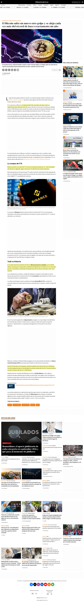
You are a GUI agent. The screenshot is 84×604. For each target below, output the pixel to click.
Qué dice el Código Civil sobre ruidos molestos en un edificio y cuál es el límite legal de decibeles (52, 438)
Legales (51, 5)
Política (34, 5)
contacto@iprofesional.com (42, 600)
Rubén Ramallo (7, 73)
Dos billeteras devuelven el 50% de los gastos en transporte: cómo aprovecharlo (52, 484)
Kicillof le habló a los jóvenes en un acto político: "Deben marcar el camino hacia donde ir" (52, 539)
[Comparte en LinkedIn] (12, 70)
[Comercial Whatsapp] (51, 594)
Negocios (57, 5)
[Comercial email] (48, 594)
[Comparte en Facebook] (3, 70)
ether (37, 405)
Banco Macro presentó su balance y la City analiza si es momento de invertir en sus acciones (71, 152)
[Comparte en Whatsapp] (9, 70)
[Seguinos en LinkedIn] (42, 584)
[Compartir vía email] (18, 70)
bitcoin (9, 405)
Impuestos (46, 5)
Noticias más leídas (8, 418)
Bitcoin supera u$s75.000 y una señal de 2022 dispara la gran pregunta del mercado (31, 529)
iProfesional (5, 20)
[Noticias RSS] (49, 584)
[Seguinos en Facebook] (31, 584)
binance (33, 405)
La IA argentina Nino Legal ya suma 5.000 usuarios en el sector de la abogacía (52, 472)
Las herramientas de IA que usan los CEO (52, 448)
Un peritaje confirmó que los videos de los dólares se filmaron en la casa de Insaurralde (31, 563)
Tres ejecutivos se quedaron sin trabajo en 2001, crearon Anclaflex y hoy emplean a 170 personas (72, 461)
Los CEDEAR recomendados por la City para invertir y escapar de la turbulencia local (31, 484)
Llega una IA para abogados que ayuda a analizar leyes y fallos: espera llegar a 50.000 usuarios (52, 516)
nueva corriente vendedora (16, 100)
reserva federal (16, 405)
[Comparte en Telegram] (15, 70)
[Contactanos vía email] (32, 593)
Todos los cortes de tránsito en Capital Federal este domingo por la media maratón (72, 540)
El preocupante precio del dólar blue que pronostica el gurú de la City (35, 385)
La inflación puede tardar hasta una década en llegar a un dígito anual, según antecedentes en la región (73, 176)
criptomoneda (25, 405)
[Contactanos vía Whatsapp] (36, 593)
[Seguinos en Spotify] (52, 584)
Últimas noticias (21, 5)
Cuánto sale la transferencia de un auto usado (10, 460)
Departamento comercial (49, 591)
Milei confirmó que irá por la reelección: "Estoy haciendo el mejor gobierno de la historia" (50, 551)
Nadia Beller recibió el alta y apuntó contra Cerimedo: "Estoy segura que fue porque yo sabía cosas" (11, 564)
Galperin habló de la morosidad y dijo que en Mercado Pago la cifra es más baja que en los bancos (72, 129)
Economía (29, 5)
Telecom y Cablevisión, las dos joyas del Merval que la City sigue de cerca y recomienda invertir (10, 517)
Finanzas (40, 5)
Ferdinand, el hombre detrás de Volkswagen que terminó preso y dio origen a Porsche (51, 563)
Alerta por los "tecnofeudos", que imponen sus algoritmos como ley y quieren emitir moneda (10, 530)
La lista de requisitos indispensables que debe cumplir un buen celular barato (31, 516)
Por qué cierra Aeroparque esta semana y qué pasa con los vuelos (51, 527)
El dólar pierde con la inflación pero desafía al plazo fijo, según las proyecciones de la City (72, 105)
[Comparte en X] (6, 70)
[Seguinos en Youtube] (45, 584)
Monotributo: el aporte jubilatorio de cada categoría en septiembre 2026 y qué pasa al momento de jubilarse (20, 449)
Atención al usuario (34, 590)
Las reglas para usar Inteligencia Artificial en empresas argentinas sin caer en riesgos (52, 460)
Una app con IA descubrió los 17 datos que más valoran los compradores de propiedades (10, 484)
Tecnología (63, 5)
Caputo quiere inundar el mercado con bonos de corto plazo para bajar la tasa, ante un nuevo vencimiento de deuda (72, 82)
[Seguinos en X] (35, 584)
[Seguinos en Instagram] (38, 584)
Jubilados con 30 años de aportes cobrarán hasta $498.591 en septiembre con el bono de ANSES (31, 460)
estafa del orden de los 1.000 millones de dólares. (36, 159)
